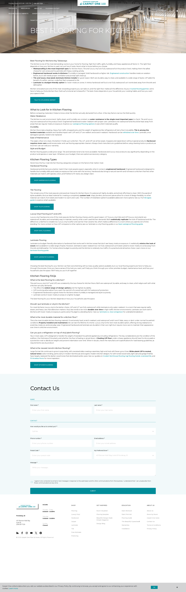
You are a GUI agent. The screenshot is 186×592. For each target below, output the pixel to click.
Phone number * (36, 438)
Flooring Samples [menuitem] (102, 514)
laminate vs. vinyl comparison (111, 312)
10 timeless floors (37, 358)
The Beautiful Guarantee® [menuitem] (131, 521)
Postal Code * (34, 450)
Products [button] (13, 8)
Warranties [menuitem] (125, 525)
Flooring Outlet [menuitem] (52, 8)
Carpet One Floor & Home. (31, 537)
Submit (93, 491)
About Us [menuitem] (150, 511)
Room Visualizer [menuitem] (102, 511)
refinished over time (131, 132)
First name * (34, 405)
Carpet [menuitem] (73, 521)
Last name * (98, 405)
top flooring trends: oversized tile (138, 356)
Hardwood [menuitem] (75, 518)
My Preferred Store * (101, 450)
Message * (33, 462)
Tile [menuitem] (72, 529)
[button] (170, 11)
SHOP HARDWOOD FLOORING (45, 180)
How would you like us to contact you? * (43, 426)
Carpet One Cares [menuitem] (153, 518)
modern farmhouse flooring (114, 356)
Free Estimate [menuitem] (76, 532)
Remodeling (59, 20)
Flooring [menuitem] (74, 511)
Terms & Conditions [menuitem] (154, 525)
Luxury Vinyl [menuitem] (75, 514)
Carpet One (34, 20)
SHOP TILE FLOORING (42, 207)
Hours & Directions (137, 11)
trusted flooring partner (139, 89)
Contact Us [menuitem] (151, 521)
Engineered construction (119, 73)
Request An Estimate (157, 11)
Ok (154, 587)
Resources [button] (25, 8)
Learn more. (13, 588)
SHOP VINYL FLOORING (42, 231)
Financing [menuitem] (74, 536)
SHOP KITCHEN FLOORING (43, 365)
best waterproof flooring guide (131, 224)
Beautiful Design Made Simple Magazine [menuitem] (104, 519)
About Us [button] (38, 8)
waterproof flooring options (84, 124)
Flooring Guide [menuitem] (127, 518)
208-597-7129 (38, 3)
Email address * (99, 438)
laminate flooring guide (39, 250)
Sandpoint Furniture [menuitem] (41, 13)
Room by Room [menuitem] (152, 514)
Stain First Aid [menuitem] (126, 514)
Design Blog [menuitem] (100, 523)
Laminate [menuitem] (74, 525)
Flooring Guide (46, 20)
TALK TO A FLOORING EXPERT (45, 100)
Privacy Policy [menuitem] (152, 529)
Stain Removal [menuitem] (127, 511)
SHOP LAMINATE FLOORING (44, 257)
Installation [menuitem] (126, 529)
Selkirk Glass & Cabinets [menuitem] (18, 13)
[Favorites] (173, 11)
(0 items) (177, 11)
